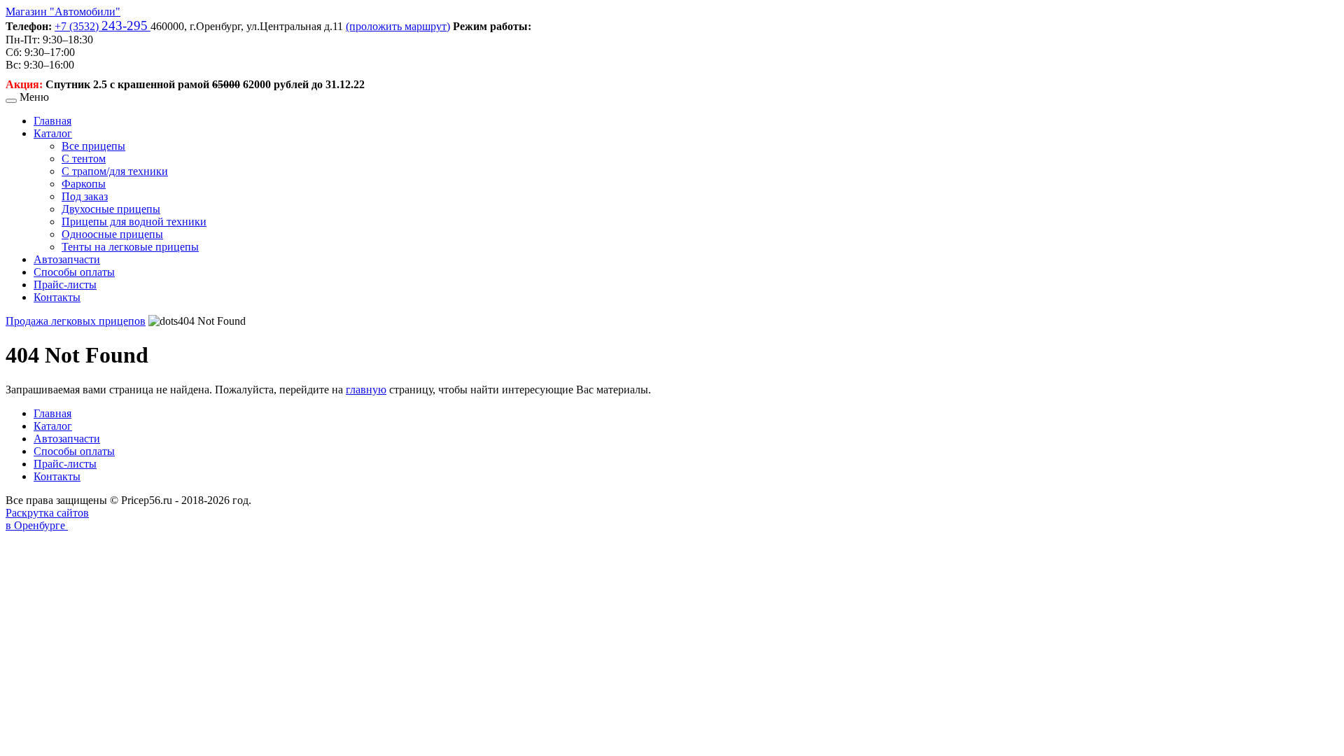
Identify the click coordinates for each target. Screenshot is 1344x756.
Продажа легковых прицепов (76, 321)
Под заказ (85, 196)
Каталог (53, 133)
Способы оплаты (74, 272)
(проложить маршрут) (398, 26)
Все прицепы (93, 146)
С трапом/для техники (115, 171)
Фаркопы (84, 184)
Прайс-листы (65, 284)
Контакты (57, 297)
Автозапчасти (67, 259)
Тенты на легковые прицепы (130, 247)
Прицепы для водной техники (134, 221)
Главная (52, 121)
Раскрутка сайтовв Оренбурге (47, 519)
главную (366, 390)
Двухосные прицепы (111, 209)
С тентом (84, 158)
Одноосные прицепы (112, 234)
